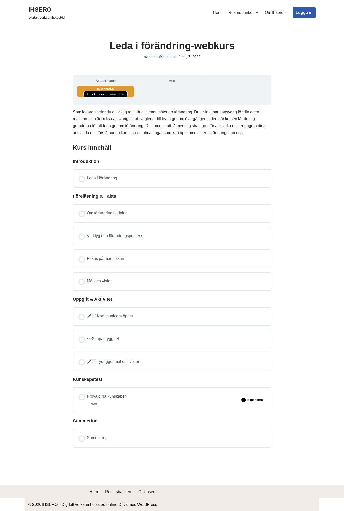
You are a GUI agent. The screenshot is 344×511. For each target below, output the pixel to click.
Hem (217, 12)
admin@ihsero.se (163, 57)
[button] (257, 13)
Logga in (304, 12)
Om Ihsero (147, 492)
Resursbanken (118, 492)
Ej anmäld (105, 88)
